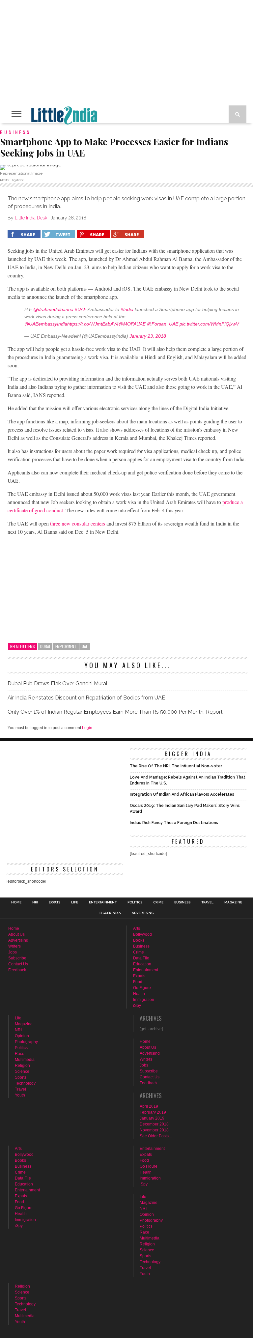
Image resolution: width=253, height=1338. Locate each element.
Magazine (233, 902)
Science (22, 1071)
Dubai (45, 646)
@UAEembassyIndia (45, 324)
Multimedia (25, 1059)
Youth (20, 1095)
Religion (22, 1065)
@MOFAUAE (132, 324)
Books (138, 940)
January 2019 (152, 1118)
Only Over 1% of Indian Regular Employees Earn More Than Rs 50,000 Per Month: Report (115, 712)
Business (182, 902)
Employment (65, 646)
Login (87, 728)
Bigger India (110, 913)
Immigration (143, 999)
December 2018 (154, 1124)
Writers (14, 946)
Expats (54, 902)
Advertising (143, 913)
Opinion (22, 1036)
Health (139, 993)
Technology (25, 1083)
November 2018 (154, 1130)
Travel (207, 902)
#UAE (81, 309)
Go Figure (142, 987)
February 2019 (153, 1112)
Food (137, 982)
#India (127, 309)
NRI (35, 902)
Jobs (12, 952)
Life (74, 902)
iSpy (137, 1005)
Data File (141, 958)
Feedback (17, 970)
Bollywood (142, 934)
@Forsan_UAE (162, 324)
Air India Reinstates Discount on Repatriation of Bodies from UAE (86, 698)
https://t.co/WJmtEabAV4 (93, 324)
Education (142, 964)
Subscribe (17, 958)
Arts (136, 928)
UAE (85, 646)
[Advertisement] (127, 587)
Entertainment (103, 902)
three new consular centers (77, 523)
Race (19, 1053)
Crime (158, 902)
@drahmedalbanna (53, 309)
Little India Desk (31, 217)
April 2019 (149, 1106)
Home (16, 902)
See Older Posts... (156, 1136)
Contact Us (18, 964)
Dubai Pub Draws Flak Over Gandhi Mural (57, 683)
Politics (134, 902)
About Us (16, 934)
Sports (20, 1077)
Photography (26, 1041)
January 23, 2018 (147, 336)
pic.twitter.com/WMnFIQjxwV (209, 324)
